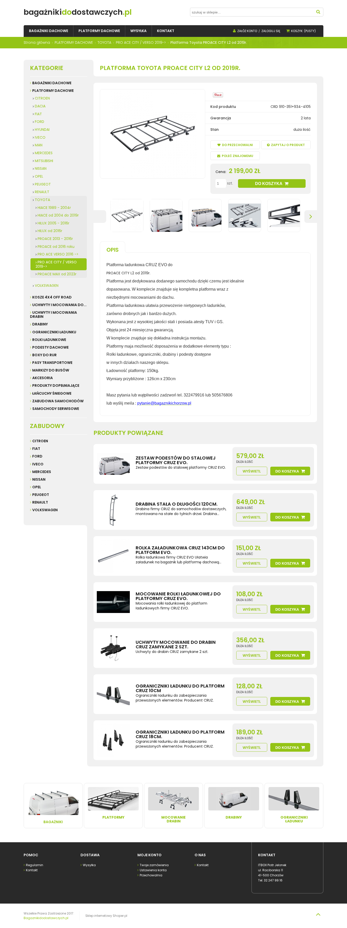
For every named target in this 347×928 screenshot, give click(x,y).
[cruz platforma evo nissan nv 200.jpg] (166, 215)
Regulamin (34, 865)
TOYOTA (42, 199)
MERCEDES (44, 152)
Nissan (38, 479)
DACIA (40, 106)
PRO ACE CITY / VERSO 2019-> (56, 264)
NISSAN (40, 168)
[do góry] (318, 914)
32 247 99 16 (273, 880)
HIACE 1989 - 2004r (54, 207)
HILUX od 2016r (50, 230)
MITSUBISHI (44, 160)
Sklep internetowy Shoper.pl (106, 915)
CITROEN (42, 98)
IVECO (40, 137)
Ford (37, 456)
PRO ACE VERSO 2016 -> (58, 254)
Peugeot (40, 494)
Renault (40, 502)
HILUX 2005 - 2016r (53, 223)
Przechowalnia (151, 875)
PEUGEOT (43, 184)
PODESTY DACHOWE (50, 347)
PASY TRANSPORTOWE (52, 362)
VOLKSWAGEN (46, 285)
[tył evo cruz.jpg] (283, 215)
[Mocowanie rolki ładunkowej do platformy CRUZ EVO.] (113, 602)
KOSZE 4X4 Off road (52, 297)
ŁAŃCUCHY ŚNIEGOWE (51, 393)
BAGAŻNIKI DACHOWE (51, 82)
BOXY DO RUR (44, 355)
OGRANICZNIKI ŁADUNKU (54, 332)
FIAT (38, 114)
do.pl (78, 12)
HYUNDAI (42, 129)
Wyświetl (252, 471)
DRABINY (40, 324)
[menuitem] (48, 31)
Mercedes (41, 471)
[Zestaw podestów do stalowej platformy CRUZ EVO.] (113, 464)
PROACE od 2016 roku (56, 246)
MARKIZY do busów (50, 370)
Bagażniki (53, 821)
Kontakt (32, 870)
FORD (39, 121)
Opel (36, 487)
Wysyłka (89, 865)
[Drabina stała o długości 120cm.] (113, 510)
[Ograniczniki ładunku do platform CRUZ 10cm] (113, 694)
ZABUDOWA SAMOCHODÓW (58, 401)
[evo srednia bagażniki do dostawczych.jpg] (127, 215)
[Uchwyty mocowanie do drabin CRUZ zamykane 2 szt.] (113, 648)
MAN (38, 145)
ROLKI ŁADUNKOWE (49, 339)
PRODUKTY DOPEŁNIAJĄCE (55, 385)
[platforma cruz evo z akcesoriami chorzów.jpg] (205, 215)
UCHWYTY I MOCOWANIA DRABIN (53, 314)
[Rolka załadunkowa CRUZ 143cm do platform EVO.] (113, 556)
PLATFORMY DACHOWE (53, 90)
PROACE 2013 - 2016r (55, 238)
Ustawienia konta (153, 870)
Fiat (36, 448)
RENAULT (42, 191)
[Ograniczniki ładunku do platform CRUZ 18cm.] (113, 740)
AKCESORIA (42, 377)
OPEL (39, 176)
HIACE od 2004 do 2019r (58, 215)
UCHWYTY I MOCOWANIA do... (59, 304)
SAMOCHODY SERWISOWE (55, 408)
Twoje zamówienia (154, 865)
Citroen (40, 441)
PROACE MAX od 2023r (57, 274)
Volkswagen (45, 509)
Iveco (37, 464)
